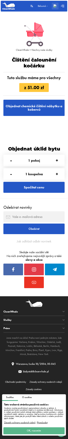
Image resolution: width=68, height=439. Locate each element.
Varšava (23, 342)
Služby (7, 320)
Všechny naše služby (41, 50)
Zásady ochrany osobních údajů (20, 422)
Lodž (58, 342)
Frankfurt (20, 350)
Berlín (46, 346)
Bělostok (38, 346)
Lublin (29, 346)
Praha (29, 350)
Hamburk (55, 346)
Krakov (31, 342)
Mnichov (10, 350)
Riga (59, 350)
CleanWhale (22, 50)
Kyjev (48, 350)
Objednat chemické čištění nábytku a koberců (34, 108)
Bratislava (32, 354)
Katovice (21, 346)
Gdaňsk (51, 342)
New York (43, 354)
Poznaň (11, 346)
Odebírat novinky (17, 207)
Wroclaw (41, 342)
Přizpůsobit (42, 422)
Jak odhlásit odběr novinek (34, 241)
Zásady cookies (34, 389)
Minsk (23, 354)
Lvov (54, 350)
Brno (35, 350)
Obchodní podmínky (15, 381)
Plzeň (41, 350)
